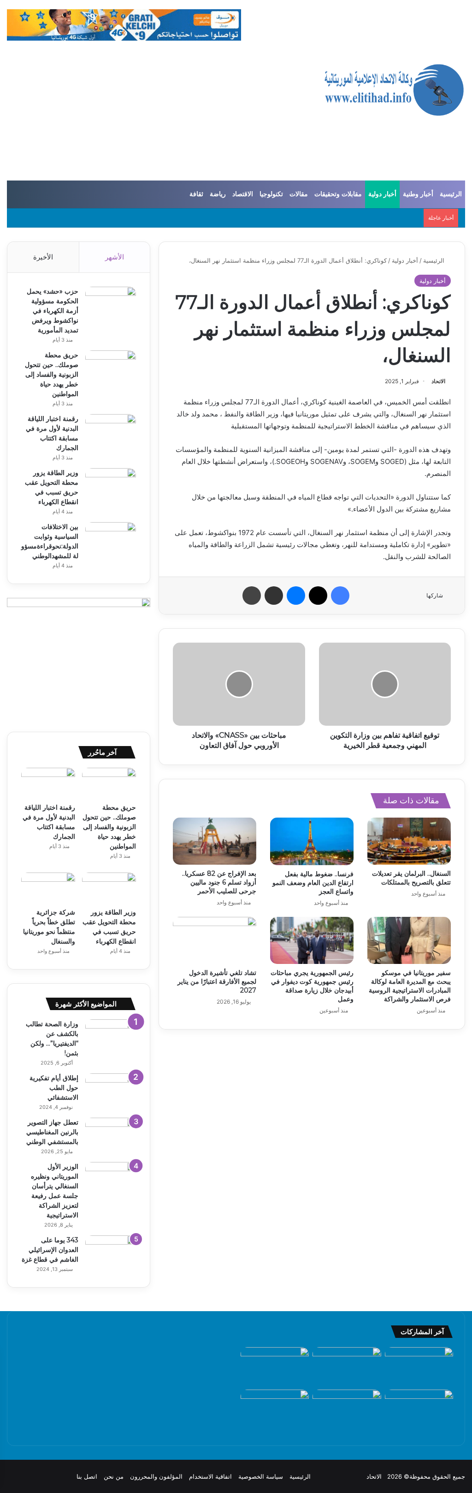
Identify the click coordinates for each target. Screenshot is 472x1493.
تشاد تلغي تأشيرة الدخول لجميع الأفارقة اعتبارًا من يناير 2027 (216, 981)
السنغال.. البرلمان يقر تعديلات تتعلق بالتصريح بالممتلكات (411, 877)
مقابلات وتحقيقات (338, 194)
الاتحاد (438, 381)
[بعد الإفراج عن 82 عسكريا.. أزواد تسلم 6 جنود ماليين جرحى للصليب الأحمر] (214, 841)
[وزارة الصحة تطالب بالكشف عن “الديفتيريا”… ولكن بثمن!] (110, 1036)
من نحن (114, 1476)
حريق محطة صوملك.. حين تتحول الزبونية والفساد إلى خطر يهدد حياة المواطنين (51, 374)
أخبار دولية (382, 194)
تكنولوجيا (271, 194)
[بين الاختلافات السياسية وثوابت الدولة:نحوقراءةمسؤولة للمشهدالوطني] (110, 539)
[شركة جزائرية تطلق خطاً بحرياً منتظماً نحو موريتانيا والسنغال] (48, 888)
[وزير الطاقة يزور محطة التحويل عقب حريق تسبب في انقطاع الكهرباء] (110, 485)
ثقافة (196, 194)
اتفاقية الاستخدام (210, 1476)
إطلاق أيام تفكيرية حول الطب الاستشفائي (54, 1088)
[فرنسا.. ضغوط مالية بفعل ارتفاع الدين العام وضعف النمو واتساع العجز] (312, 841)
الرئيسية (451, 194)
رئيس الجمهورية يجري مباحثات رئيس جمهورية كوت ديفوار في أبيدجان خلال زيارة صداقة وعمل (312, 986)
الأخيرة (43, 257)
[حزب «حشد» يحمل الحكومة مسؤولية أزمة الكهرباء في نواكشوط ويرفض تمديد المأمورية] (110, 304)
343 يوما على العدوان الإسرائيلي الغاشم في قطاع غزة (50, 1250)
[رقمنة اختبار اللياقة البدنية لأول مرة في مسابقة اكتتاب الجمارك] (110, 431)
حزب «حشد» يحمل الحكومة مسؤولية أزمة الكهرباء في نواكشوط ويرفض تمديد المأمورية (52, 310)
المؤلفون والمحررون (156, 1476)
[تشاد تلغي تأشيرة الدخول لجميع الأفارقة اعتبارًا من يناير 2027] (214, 940)
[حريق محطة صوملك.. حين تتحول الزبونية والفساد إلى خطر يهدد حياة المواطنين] (110, 367)
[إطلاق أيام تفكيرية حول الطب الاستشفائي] (110, 1090)
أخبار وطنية (418, 194)
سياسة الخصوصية (260, 1476)
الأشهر (114, 257)
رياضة (218, 194)
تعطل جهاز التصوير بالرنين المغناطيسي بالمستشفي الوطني (52, 1132)
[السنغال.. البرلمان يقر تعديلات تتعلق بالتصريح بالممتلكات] (409, 841)
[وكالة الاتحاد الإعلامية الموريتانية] (393, 90)
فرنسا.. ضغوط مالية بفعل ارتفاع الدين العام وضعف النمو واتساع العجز (313, 883)
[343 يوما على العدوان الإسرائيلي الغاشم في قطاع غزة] (110, 1252)
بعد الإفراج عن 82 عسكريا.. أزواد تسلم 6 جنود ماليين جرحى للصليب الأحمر (219, 882)
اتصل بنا (87, 1476)
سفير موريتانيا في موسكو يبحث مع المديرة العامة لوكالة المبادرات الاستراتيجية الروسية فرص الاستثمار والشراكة (410, 986)
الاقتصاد (242, 194)
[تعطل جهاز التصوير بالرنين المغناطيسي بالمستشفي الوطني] (110, 1135)
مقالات (298, 194)
